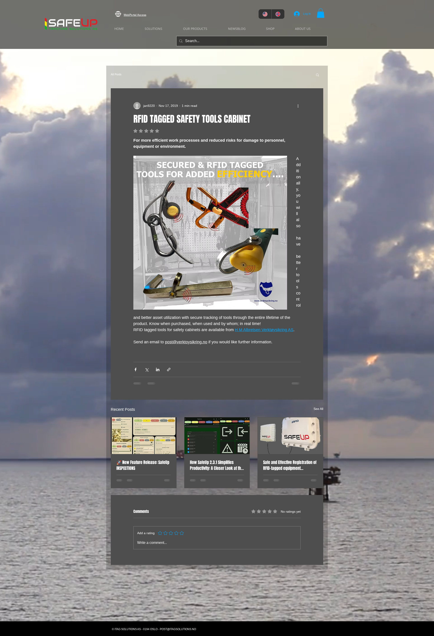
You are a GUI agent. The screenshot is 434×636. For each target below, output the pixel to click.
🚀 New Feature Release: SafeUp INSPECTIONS (142, 465)
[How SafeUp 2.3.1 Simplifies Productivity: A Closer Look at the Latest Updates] (217, 435)
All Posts (116, 74)
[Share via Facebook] (135, 369)
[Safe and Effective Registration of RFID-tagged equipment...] (290, 435)
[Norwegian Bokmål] (278, 14)
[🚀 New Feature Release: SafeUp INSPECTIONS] (143, 435)
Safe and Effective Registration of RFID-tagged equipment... (289, 465)
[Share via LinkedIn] (158, 369)
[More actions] (298, 105)
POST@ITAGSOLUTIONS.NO (178, 622)
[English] (265, 14)
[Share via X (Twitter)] (146, 369)
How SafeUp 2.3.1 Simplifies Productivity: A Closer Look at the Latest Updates (216, 465)
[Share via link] (169, 369)
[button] (321, 13)
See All (318, 409)
